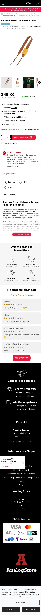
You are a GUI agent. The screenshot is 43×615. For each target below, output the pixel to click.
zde (32, 597)
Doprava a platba (10, 174)
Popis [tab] (5, 195)
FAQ (21, 505)
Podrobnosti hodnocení (32, 26)
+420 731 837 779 (24, 389)
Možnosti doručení (32, 130)
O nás (21, 499)
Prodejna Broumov (22, 502)
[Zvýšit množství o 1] (11, 136)
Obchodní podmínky (21, 470)
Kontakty (21, 508)
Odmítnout (10, 609)
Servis (21, 485)
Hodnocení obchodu (21, 290)
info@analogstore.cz (26, 402)
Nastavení (20, 602)
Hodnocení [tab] (13, 195)
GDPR (21, 481)
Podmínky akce (12, 166)
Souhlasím (30, 609)
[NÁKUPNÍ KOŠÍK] (37, 3)
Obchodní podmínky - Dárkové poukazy (21, 477)
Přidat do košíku (21, 137)
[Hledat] (31, 3)
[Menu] (3, 3)
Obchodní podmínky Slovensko (21, 474)
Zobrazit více (21, 358)
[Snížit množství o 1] (11, 138)
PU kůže (14, 108)
